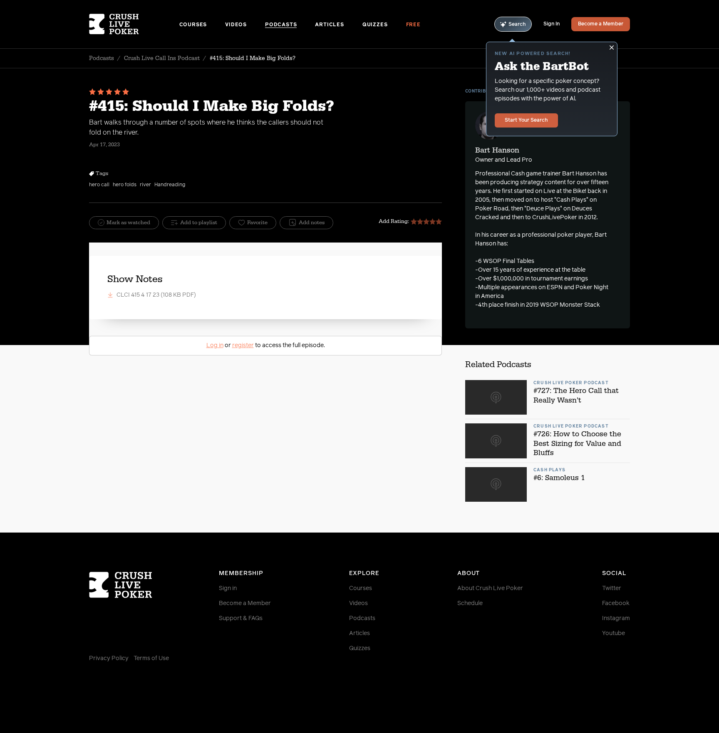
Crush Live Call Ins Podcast (162, 58)
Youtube (613, 633)
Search (517, 24)
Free (413, 25)
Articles (329, 25)
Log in (214, 345)
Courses (193, 25)
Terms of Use (151, 658)
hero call (99, 185)
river (145, 185)
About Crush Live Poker (490, 588)
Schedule (470, 603)
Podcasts (281, 25)
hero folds (124, 185)
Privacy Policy (109, 658)
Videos (236, 25)
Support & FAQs (241, 618)
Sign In (551, 24)
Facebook (616, 603)
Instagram (616, 618)
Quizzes (375, 25)
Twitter (611, 588)
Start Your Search (526, 120)
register (243, 345)
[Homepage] (134, 24)
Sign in (228, 588)
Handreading (169, 185)
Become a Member (600, 24)
